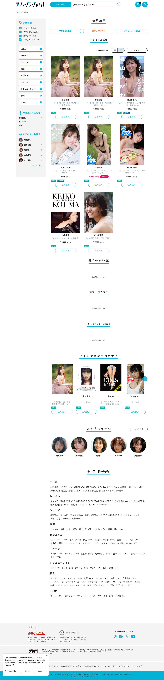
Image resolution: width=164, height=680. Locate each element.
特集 (20, 125)
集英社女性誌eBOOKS (60, 505)
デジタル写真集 (29, 28)
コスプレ (58, 529)
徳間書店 (72, 491)
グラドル (58, 578)
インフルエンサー (129, 582)
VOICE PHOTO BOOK (109, 515)
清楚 (56, 557)
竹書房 (64, 491)
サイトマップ (137, 666)
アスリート (107, 585)
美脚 (122, 540)
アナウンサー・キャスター (102, 582)
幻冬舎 (116, 487)
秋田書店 (54, 487)
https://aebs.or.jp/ (47, 653)
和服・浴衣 (116, 529)
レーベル (24, 55)
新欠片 (79, 491)
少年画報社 (55, 491)
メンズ (96, 596)
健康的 (57, 543)
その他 (23, 102)
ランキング (23, 122)
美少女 (57, 554)
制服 (72, 529)
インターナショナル (113, 543)
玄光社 (109, 487)
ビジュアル (25, 76)
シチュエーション (28, 89)
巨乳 (76, 540)
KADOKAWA (79, 487)
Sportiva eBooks (100, 505)
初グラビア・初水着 (76, 596)
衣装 (23, 69)
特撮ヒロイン (59, 585)
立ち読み (66, 117)
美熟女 (87, 554)
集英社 (123, 487)
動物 (109, 596)
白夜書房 (94, 491)
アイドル (75, 578)
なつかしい (103, 554)
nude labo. (76, 519)
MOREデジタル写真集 (114, 501)
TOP (17, 12)
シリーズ (24, 62)
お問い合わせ (124, 666)
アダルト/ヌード (123, 585)
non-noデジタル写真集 (135, 501)
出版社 (23, 49)
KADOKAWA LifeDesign (96, 487)
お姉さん (72, 554)
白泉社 (86, 491)
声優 (116, 578)
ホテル (96, 568)
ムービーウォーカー (114, 491)
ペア (55, 568)
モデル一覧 (36, 165)
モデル (102, 578)
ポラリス (67, 519)
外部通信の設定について (93, 666)
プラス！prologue (76, 515)
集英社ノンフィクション (81, 505)
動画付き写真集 (91, 515)
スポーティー (91, 543)
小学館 (141, 487)
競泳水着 (86, 529)
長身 (135, 540)
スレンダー (59, 540)
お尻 (88, 540)
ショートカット (105, 540)
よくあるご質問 (110, 666)
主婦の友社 (132, 487)
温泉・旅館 (111, 568)
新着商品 (22, 118)
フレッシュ (73, 543)
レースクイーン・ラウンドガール (68, 582)
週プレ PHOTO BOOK (60, 501)
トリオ (68, 568)
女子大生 (130, 578)
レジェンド (77, 585)
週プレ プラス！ (30, 36)
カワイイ (121, 554)
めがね (100, 529)
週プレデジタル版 (30, 32)
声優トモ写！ (56, 519)
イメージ (24, 82)
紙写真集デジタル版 (59, 515)
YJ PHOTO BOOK (79, 501)
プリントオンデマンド (129, 515)
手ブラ (57, 596)
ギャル (132, 543)
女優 (89, 578)
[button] (144, 379)
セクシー (138, 554)
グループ (82, 568)
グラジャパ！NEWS (31, 40)
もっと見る (139, 429)
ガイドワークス (66, 487)
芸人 (93, 585)
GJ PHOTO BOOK (96, 501)
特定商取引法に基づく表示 (71, 666)
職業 (23, 96)
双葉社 (102, 491)
